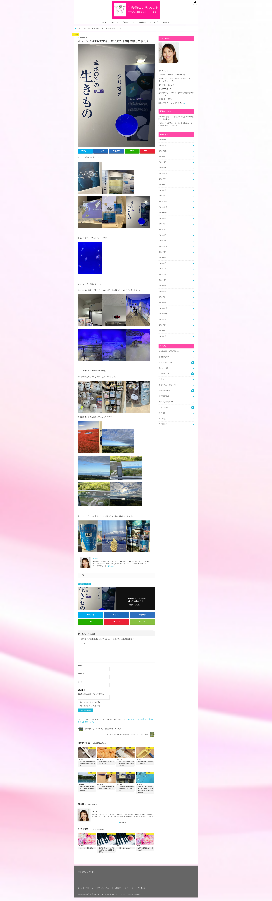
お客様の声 (142, 22)
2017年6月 (162, 336)
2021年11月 (163, 207)
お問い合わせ (165, 22)
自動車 (162, 418)
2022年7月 (162, 179)
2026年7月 (162, 140)
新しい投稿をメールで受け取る (90, 706)
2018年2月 (162, 291)
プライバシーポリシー (128, 22)
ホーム (104, 22)
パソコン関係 (165, 362)
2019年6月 (162, 229)
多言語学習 (164, 396)
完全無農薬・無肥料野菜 (169, 351)
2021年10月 (163, 213)
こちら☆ (111, 566)
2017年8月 (162, 325)
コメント (82, 643)
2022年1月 (162, 196)
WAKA (94, 811)
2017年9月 (162, 319)
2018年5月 (162, 274)
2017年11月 (163, 308)
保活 (161, 379)
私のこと (164, 368)
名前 (80, 665)
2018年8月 (162, 258)
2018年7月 (162, 263)
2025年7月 (162, 156)
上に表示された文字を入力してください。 (92, 694)
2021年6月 (162, 224)
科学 (89, 584)
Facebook (123, 822)
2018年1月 (162, 297)
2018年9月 (162, 252)
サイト (80, 682)
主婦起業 (164, 373)
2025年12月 (163, 151)
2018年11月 (163, 246)
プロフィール (114, 22)
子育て (82, 584)
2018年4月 (162, 280)
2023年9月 (162, 162)
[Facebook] (80, 575)
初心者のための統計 (167, 385)
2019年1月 (162, 241)
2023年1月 (162, 168)
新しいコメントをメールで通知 (90, 702)
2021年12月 (163, 201)
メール (81, 673)
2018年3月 (162, 286)
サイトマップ (154, 22)
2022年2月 (162, 190)
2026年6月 (162, 145)
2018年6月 (162, 269)
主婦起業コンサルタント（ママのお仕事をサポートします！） (107, 894)
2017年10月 (163, 314)
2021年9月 (162, 218)
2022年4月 (162, 184)
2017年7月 (162, 330)
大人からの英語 (166, 402)
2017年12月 (163, 302)
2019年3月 (162, 235)
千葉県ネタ (164, 390)
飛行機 (163, 424)
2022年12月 (163, 173)
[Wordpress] (83, 575)
